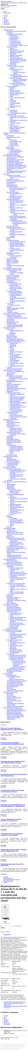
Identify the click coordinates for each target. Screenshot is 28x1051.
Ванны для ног (14, 49)
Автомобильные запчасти (14, 676)
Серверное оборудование (13, 392)
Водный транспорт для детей (17, 241)
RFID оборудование (12, 560)
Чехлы (11, 582)
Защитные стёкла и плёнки (17, 572)
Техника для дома (11, 114)
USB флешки (10, 135)
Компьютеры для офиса (16, 430)
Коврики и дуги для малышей (18, 204)
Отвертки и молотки (15, 286)
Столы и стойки (14, 493)
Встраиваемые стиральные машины (16, 171)
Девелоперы (13, 497)
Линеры (12, 350)
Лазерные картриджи (15, 504)
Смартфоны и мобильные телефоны (16, 600)
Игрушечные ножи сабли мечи (18, 188)
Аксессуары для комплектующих (15, 371)
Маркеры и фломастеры (16, 351)
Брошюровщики (11, 484)
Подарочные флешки (12, 154)
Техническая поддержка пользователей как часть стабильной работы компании (13, 762)
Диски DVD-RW (14, 145)
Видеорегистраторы (12, 686)
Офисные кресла (14, 491)
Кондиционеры (14, 38)
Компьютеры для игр (15, 429)
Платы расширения (15, 404)
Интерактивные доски (19, 661)
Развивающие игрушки (16, 220)
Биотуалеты (10, 693)
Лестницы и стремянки (13, 275)
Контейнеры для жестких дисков (18, 378)
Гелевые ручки (14, 343)
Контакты (6, 22)
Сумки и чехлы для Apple (17, 593)
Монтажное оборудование (17, 543)
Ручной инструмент (12, 282)
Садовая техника (11, 699)
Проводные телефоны (16, 521)
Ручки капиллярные (15, 354)
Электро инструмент (12, 312)
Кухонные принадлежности (17, 93)
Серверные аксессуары (16, 405)
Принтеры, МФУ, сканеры (14, 440)
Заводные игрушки (12, 185)
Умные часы (10, 601)
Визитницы (13, 333)
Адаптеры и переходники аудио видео (17, 317)
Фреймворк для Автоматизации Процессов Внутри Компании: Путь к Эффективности (13, 805)
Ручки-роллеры (14, 361)
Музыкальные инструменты (14, 671)
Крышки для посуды (15, 92)
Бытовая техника (8, 29)
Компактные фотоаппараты (14, 713)
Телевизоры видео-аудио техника (12, 630)
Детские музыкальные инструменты (16, 256)
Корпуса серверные (15, 401)
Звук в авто (10, 688)
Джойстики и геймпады (16, 447)
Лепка (11, 615)
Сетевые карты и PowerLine (14, 555)
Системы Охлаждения (16, 411)
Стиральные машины (12, 463)
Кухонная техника (11, 65)
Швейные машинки (15, 128)
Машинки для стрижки (16, 55)
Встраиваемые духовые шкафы (15, 162)
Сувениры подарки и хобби (11, 604)
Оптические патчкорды (13, 549)
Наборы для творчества (16, 618)
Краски (12, 347)
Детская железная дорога (16, 243)
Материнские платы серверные (18, 402)
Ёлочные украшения (12, 606)
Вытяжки (9, 457)
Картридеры (10, 147)
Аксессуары (10, 329)
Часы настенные (14, 125)
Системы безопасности (10, 559)
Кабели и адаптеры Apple (16, 591)
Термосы (12, 104)
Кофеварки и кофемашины (20, 76)
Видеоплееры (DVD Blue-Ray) (18, 655)
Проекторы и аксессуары (16, 659)
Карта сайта (7, 24)
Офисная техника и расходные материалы (15, 481)
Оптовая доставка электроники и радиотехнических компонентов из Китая (12, 743)
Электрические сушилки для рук (18, 45)
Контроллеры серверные (16, 399)
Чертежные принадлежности (14, 368)
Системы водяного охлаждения (18, 416)
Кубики (12, 206)
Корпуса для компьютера (13, 384)
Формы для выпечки (15, 106)
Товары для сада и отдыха (11, 692)
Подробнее (3, 738)
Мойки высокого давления (14, 697)
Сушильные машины (12, 464)
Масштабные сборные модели (18, 617)
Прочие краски (14, 627)
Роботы (9, 264)
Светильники (13, 111)
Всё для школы (11, 334)
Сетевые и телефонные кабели (15, 325)
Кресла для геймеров (15, 490)
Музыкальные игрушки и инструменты (13, 253)
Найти (2, 8)
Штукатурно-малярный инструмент (16, 288)
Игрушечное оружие (12, 186)
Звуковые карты (11, 380)
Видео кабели (10, 320)
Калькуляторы (10, 486)
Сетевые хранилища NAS (14, 556)
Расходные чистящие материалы (15, 494)
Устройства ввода (11, 445)
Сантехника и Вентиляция (14, 291)
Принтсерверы (11, 551)
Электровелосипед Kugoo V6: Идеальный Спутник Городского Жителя (12, 791)
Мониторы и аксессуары (13, 432)
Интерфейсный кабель (13, 322)
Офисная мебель (11, 488)
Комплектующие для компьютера (12, 370)
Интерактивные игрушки (16, 200)
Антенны (9, 535)
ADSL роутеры (11, 529)
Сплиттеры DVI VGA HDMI (14, 326)
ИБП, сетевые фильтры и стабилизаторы (13, 423)
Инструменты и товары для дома (12, 268)
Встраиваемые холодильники (14, 172)
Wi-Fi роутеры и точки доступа (15, 532)
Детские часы (10, 183)
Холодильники (11, 466)
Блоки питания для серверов (17, 397)
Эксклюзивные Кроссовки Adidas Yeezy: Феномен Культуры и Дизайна (12, 834)
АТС (8, 483)
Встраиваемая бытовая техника (12, 155)
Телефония (10, 517)
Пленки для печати (15, 505)
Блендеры (15, 70)
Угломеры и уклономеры (16, 272)
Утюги (12, 124)
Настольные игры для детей (17, 624)
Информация (7, 934)
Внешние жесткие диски (13, 137)
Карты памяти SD (14, 152)
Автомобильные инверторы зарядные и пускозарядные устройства (17, 681)
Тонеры (12, 514)
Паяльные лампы (11, 278)
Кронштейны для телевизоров (18, 634)
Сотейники (13, 101)
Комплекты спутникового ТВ (18, 656)
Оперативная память (12, 387)
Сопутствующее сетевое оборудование (17, 558)
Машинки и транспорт (13, 240)
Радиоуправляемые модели (14, 610)
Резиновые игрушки (15, 197)
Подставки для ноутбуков (16, 474)
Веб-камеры (10, 421)
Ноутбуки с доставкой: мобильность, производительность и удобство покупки (12, 728)
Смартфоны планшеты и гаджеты (13, 563)
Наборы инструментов (13, 277)
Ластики (12, 349)
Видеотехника (10, 654)
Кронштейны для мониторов (17, 433)
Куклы (8, 238)
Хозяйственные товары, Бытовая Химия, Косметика (15, 308)
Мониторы (13, 435)
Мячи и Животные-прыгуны (17, 216)
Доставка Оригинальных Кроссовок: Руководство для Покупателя (11, 820)
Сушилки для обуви (15, 123)
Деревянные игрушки (12, 179)
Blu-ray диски (13, 140)
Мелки (12, 353)
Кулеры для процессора (16, 415)
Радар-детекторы (11, 689)
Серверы (9, 443)
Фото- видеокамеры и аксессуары (13, 707)
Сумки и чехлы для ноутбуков (18, 478)
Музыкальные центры (16, 649)
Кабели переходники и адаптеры (18, 573)
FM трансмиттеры (11, 675)
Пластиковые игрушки (16, 196)
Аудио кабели (10, 319)
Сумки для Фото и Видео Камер (15, 716)
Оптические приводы (12, 390)
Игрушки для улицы (12, 226)
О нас (5, 17)
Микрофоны (13, 648)
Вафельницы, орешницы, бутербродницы (20, 81)
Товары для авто (8, 673)
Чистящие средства (12, 454)
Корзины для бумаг (12, 337)
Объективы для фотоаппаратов (15, 714)
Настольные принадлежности (15, 339)
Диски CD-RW (14, 142)
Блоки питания (11, 373)
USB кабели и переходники (14, 316)
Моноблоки (10, 436)
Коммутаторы (10, 536)
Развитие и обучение (12, 262)
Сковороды (13, 100)
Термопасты (13, 418)
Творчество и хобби (12, 611)
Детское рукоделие (15, 614)
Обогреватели (13, 39)
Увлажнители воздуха (16, 43)
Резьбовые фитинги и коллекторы (15, 296)
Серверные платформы (16, 409)
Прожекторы (13, 110)
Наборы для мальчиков (13, 261)
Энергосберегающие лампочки (18, 113)
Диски (8, 138)
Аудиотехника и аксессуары (14, 639)
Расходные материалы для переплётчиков (17, 510)
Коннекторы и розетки (16, 542)
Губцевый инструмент (16, 284)
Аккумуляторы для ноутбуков (18, 470)
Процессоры (10, 391)
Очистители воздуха (15, 42)
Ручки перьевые (14, 356)
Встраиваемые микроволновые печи (16, 165)
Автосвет (12, 678)
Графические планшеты (16, 446)
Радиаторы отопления (16, 293)
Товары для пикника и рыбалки (15, 706)
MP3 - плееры (13, 641)
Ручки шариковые (15, 360)
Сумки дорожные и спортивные (15, 703)
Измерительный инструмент (14, 269)
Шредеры (9, 527)
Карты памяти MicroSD (16, 151)
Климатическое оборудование (15, 34)
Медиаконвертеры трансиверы (15, 546)
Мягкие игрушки (11, 258)
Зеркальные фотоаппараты (14, 712)
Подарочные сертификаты (14, 607)
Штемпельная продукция (16, 365)
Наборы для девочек (12, 260)
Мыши (12, 452)
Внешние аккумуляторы (16, 567)
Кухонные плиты (11, 459)
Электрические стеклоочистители (15, 130)
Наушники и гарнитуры (16, 651)
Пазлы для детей (14, 625)
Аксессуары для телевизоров (14, 631)
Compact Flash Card (15, 149)
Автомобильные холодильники (15, 685)
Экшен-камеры (11, 719)
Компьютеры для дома (16, 428)
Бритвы (12, 48)
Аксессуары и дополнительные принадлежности (15, 157)
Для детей (6, 173)
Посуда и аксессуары (12, 86)
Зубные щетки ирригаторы (17, 51)
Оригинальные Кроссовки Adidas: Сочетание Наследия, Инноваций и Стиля (13, 850)
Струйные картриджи (16, 512)
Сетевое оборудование (10, 528)
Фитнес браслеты (11, 603)
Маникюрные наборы (16, 52)
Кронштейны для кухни (19, 84)
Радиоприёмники (14, 652)
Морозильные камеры (13, 460)
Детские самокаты (12, 696)
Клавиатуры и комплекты (17, 449)
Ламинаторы (10, 487)
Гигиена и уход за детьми (13, 175)
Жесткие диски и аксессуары (14, 375)
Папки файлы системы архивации (16, 340)
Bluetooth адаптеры (12, 531)
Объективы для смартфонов (17, 575)
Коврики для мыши (15, 450)
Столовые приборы (15, 103)
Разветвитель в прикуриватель (15, 690)
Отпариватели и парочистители (18, 120)
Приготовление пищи (16, 77)
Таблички (9, 367)
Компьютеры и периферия (11, 419)
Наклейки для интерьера (16, 623)
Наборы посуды (14, 94)
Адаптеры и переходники (17, 584)
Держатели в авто (14, 569)
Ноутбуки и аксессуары (10, 467)
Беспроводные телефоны (16, 519)
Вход (5, 11)
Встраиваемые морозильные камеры (16, 166)
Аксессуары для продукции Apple (16, 583)
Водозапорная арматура (16, 292)
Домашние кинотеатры (16, 645)
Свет (8, 108)
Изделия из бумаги (12, 336)
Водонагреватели (14, 36)
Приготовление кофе (15, 75)
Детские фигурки (11, 182)
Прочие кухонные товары (17, 83)
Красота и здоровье (12, 46)
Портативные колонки (13, 439)
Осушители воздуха (15, 41)
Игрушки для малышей (13, 199)
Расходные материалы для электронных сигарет (14, 598)
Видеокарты (10, 374)
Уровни (12, 274)
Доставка (6, 19)
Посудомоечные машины (13, 462)
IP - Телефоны (13, 518)
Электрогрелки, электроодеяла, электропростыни (18, 61)
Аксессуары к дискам (15, 141)
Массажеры (13, 53)
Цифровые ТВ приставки (16, 668)
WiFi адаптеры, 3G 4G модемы (15, 534)
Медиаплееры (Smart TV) (16, 658)
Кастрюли (12, 87)
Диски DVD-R (14, 144)
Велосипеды (10, 695)
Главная (6, 15)
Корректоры (13, 346)
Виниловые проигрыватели (17, 642)
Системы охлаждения (12, 412)
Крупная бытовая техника (11, 456)
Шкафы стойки (14, 545)
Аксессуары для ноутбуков (14, 469)
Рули (11, 453)
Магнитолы (13, 647)
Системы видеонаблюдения (14, 562)
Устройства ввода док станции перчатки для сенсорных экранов (18, 579)
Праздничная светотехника (14, 608)
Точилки (12, 364)
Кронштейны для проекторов (17, 664)
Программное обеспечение (14, 442)
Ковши (12, 89)
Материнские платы (12, 385)
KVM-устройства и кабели (14, 315)
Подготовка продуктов (16, 69)
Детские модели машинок (17, 244)
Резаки (8, 515)
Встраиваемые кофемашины (14, 164)
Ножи (11, 96)
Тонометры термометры (16, 58)
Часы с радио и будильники (17, 127)
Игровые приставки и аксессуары (16, 669)
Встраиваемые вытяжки (13, 161)
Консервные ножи (15, 90)
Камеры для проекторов (19, 662)
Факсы (12, 525)
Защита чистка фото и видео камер (16, 710)
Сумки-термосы (11, 704)
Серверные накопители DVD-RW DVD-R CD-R (18, 407)
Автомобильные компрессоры (15, 683)
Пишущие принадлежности (14, 341)
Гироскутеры (10, 594)
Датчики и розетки (15, 305)
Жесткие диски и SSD (16, 377)
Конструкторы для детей (19, 221)
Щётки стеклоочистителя (16, 679)
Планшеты (10, 596)
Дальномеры (13, 271)
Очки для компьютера (16, 635)
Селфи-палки (13, 576)
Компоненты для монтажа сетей (15, 538)
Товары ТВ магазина (12, 628)
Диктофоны (13, 644)
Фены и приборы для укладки (18, 59)
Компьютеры (10, 426)
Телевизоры (10, 672)
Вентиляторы (13, 35)
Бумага (12, 495)
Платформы (10, 438)
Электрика (10, 310)
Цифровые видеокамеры (13, 717)
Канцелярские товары (9, 327)
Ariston (5, 882)
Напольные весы (14, 56)
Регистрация (7, 13)
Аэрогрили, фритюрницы (20, 79)
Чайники (12, 107)
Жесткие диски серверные (17, 398)
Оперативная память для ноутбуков (16, 388)
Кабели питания (11, 323)
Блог (5, 18)
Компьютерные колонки (13, 425)
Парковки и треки (15, 248)
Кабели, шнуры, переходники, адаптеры (14, 313)
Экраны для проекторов (19, 666)
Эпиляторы (13, 63)
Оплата (6, 21)
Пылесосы (12, 121)
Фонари (9, 306)
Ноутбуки (9, 480)
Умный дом (10, 303)
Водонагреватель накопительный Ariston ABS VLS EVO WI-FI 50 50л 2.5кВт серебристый (14, 1003)
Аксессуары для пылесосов (17, 116)
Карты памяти (10, 148)
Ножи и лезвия (14, 285)
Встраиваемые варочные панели (15, 159)
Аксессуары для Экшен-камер (15, 709)
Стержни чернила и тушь (16, 363)
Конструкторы (11, 237)
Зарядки (12, 570)
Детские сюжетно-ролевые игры (15, 180)
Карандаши (13, 344)
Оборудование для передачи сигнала (16, 548)
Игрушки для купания (13, 192)
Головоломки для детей (16, 613)
